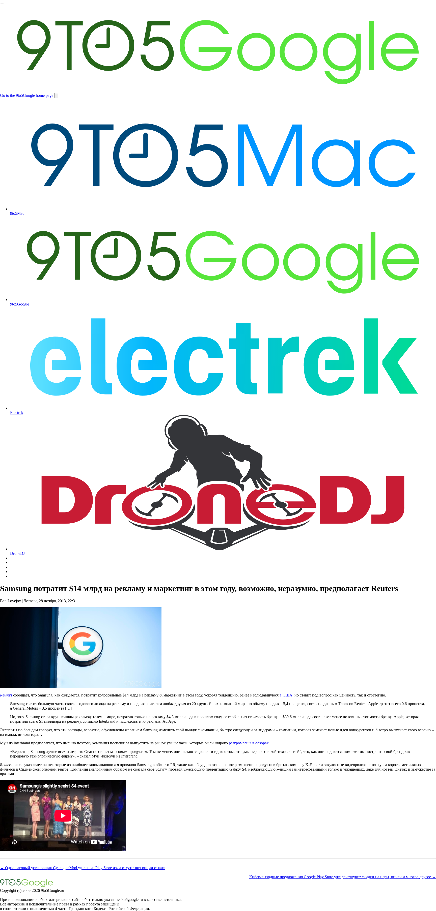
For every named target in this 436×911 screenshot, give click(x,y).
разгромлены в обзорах (249, 743)
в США (286, 695)
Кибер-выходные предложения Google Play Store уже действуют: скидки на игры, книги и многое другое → (342, 877)
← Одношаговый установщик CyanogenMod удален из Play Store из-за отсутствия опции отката (82, 868)
